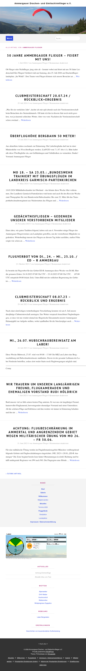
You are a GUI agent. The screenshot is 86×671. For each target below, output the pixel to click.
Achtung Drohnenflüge (43, 573)
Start (43, 489)
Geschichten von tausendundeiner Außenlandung (43, 631)
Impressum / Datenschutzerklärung (43, 522)
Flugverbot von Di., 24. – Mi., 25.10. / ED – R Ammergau (43, 258)
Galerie (43, 492)
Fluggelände (43, 511)
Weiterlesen (26, 120)
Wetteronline (43, 600)
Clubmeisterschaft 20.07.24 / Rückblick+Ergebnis (43, 97)
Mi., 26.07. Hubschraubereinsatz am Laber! (43, 342)
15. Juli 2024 (22, 139)
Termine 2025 (43, 507)
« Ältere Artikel (14, 474)
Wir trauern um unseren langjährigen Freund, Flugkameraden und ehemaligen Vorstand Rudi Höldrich (43, 388)
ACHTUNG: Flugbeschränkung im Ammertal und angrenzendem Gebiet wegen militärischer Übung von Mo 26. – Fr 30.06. (43, 434)
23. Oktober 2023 (22, 264)
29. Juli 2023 (22, 304)
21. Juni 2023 (23, 443)
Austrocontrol (43, 597)
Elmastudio (51, 654)
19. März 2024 (22, 183)
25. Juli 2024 (22, 103)
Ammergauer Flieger (40, 63)
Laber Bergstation (43, 617)
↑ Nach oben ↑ (43, 644)
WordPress (50, 651)
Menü (9, 38)
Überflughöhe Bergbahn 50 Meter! (43, 136)
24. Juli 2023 (22, 348)
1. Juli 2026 (22, 63)
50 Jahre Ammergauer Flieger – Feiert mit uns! (43, 57)
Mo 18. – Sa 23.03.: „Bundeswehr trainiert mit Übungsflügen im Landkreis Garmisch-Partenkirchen (43, 176)
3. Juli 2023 (22, 395)
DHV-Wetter (43, 594)
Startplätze (43, 514)
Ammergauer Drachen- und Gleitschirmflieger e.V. (43, 3)
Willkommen (43, 496)
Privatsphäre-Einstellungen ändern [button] (26, 661)
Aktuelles (43, 503)
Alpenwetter (43, 591)
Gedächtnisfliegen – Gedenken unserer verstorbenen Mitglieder (43, 218)
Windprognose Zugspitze (43, 603)
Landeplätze (43, 518)
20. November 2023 (22, 223)
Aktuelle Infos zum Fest (43, 577)
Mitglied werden (43, 500)
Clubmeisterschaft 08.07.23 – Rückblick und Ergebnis (43, 299)
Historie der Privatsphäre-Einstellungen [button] (54, 661)
